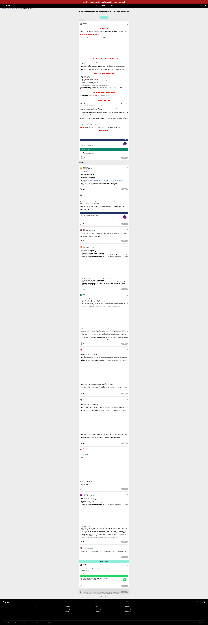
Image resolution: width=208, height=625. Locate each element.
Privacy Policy (17, 622)
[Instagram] (197, 602)
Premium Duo (127, 606)
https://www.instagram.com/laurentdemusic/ (107, 181)
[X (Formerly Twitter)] (200, 602)
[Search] (199, 5)
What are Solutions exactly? (104, 578)
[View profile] (81, 24)
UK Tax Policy (50, 622)
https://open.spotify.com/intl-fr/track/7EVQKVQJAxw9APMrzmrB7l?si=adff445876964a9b (109, 180)
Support (96, 604)
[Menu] (205, 5)
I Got (88, 180)
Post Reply (124, 592)
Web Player (97, 606)
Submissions (92, 152)
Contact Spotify (98, 611)
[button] (127, 24)
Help (96, 5)
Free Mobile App (98, 609)
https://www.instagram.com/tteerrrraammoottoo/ (108, 383)
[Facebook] (204, 602)
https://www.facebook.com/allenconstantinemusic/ (108, 433)
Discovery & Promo (15, 8)
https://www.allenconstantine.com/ (90, 439)
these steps (110, 2)
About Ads (30, 622)
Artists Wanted (86, 152)
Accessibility (36, 622)
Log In (202, 5)
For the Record (38, 609)
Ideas (111, 5)
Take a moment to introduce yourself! (98, 580)
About (37, 604)
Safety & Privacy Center (10, 622)
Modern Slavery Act (43, 622)
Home (8, 8)
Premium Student (128, 611)
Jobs (36, 606)
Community (7, 5)
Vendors (67, 614)
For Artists (67, 604)
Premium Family (128, 609)
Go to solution (104, 17)
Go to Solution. (87, 149)
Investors (67, 611)
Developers (67, 606)
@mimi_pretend (102, 526)
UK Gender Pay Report (57, 622)
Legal (3, 622)
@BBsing (84, 198)
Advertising (67, 609)
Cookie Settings (24, 622)
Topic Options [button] (81, 20)
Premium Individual (128, 604)
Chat (103, 5)
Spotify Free (127, 614)
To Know (90, 180)
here (88, 570)
